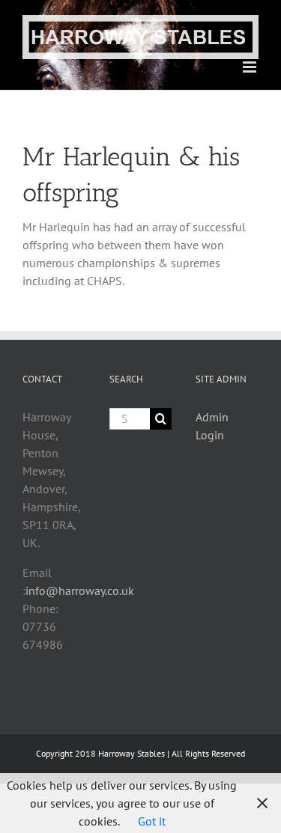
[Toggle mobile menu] (251, 67)
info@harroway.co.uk (79, 590)
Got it (152, 821)
